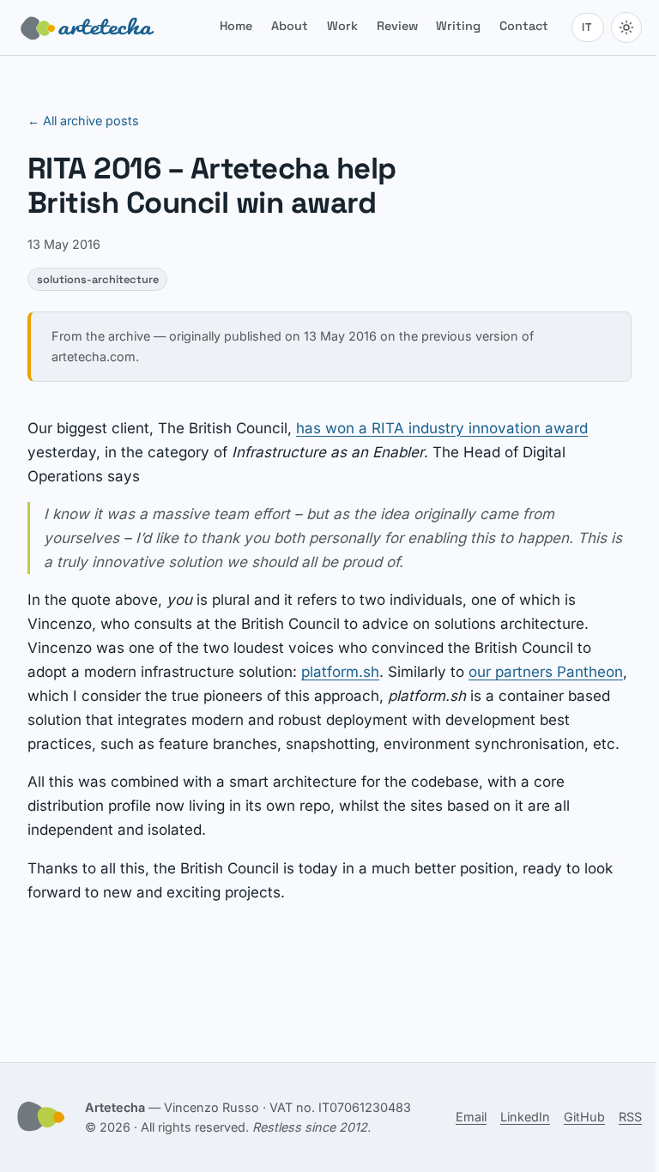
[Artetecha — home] (87, 28)
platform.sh (340, 671)
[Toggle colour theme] (626, 27)
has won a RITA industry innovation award (442, 428)
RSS (630, 1116)
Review (397, 25)
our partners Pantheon (546, 671)
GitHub (584, 1116)
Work (342, 25)
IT (587, 27)
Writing (458, 25)
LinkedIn (525, 1116)
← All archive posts (83, 120)
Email (471, 1116)
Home (236, 25)
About (289, 25)
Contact (523, 25)
